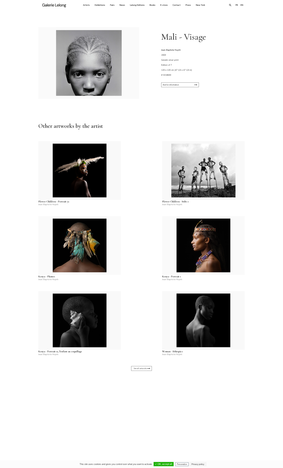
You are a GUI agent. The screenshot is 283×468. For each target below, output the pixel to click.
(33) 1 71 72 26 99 (179, 440)
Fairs (112, 5)
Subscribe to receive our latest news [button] (139, 405)
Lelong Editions (137, 5)
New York (200, 5)
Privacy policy (197, 464)
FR (237, 5)
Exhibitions (100, 5)
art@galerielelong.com (216, 442)
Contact (177, 5)
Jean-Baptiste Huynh (171, 50)
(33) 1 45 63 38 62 (140, 440)
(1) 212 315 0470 (217, 440)
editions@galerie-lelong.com (140, 442)
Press (188, 5)
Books (152, 5)
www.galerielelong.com (232, 442)
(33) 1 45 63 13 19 (101, 440)
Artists (86, 5)
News (122, 5)
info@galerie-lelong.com (100, 442)
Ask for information (171, 85)
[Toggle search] (230, 5)
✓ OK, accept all (163, 464)
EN (242, 5)
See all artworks (140, 368)
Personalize (182, 464)
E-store (164, 5)
